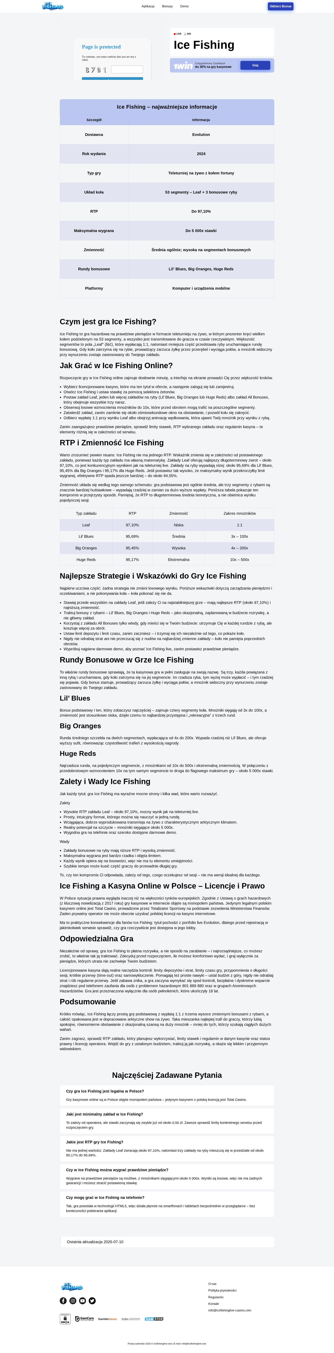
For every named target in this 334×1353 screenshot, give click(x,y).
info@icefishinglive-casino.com (229, 1310)
